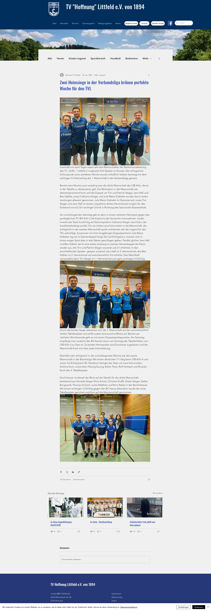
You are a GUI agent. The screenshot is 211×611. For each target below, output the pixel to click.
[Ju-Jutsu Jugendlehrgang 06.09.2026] (65, 507)
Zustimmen (198, 607)
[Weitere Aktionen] (148, 75)
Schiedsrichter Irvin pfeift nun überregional (142, 523)
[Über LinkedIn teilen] (73, 472)
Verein (60, 58)
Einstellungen (183, 607)
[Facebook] (170, 23)
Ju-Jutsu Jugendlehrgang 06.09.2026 (61, 523)
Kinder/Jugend (77, 58)
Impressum (116, 593)
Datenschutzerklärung (128, 607)
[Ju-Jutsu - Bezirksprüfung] (105, 508)
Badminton (131, 58)
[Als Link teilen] (79, 472)
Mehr (146, 58)
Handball (115, 58)
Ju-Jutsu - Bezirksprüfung (101, 522)
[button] (105, 23)
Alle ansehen (157, 493)
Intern (114, 601)
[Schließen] (208, 607)
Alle (50, 58)
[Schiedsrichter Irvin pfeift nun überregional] (144, 507)
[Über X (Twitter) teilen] (67, 472)
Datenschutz (117, 597)
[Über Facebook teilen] (61, 472)
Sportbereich (98, 58)
